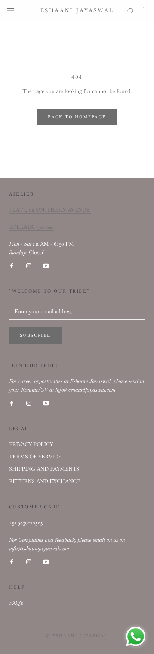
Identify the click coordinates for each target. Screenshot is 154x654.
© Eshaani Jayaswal (77, 636)
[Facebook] (11, 265)
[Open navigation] (10, 10)
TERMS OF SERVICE (35, 456)
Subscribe (35, 335)
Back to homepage (77, 117)
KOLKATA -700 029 (31, 227)
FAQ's (16, 603)
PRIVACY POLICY (31, 444)
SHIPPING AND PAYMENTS (44, 468)
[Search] (130, 10)
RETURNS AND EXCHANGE (44, 481)
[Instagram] (28, 265)
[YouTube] (46, 265)
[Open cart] (144, 10)
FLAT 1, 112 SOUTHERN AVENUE (50, 209)
